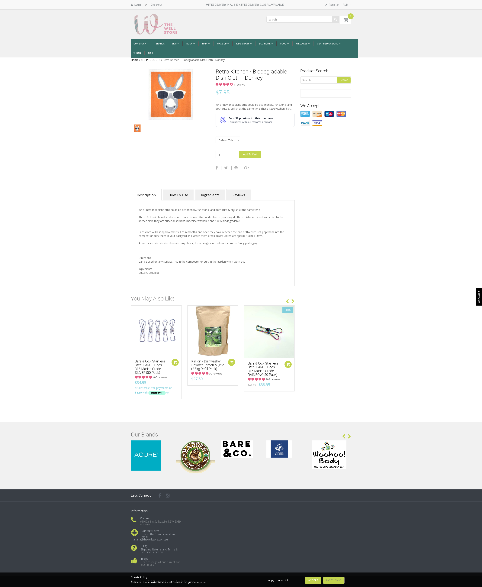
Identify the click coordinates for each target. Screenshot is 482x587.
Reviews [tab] (238, 195)
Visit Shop (151, 445)
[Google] (246, 168)
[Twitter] (226, 168)
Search (344, 80)
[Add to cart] (175, 362)
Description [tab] (146, 195)
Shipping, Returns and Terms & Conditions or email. (159, 551)
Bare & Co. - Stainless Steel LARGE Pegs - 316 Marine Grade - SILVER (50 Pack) (150, 366)
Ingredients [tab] (210, 195)
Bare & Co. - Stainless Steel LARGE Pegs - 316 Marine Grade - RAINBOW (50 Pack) (263, 368)
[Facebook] (217, 168)
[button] (224, 84)
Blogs (144, 558)
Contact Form (150, 531)
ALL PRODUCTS (150, 60)
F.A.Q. (144, 546)
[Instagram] (167, 495)
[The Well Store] (156, 24)
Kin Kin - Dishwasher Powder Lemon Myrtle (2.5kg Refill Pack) (207, 365)
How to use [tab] (178, 195)
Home (134, 60)
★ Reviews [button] (478, 296)
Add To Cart (250, 154)
